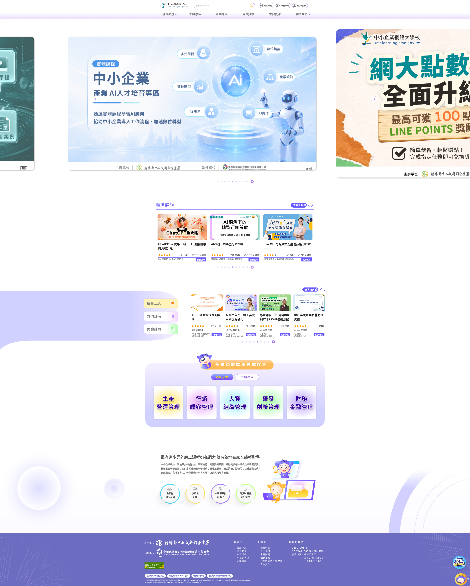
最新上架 (154, 303)
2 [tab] (222, 182)
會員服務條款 (198, 576)
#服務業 (161, 259)
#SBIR (296, 334)
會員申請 (265, 548)
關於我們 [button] (301, 14)
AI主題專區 (243, 557)
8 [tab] (244, 182)
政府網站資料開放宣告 (155, 576)
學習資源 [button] (275, 14)
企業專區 (222, 14)
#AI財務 (263, 334)
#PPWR (229, 334)
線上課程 (242, 554)
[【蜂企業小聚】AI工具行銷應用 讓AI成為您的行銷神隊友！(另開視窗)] (235, 103)
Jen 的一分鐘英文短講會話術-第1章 (234, 244)
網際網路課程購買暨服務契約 (220, 576)
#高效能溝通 (216, 259)
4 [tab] (229, 182)
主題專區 (195, 14)
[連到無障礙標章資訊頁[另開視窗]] (154, 565)
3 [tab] (225, 182)
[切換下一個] (312, 205)
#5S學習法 (236, 259)
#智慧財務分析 (266, 336)
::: (160, 5)
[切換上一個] (309, 205)
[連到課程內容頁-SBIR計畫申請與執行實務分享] (309, 302)
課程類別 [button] (168, 14)
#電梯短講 (226, 259)
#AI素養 (169, 259)
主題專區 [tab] (247, 377)
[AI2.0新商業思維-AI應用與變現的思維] (287, 227)
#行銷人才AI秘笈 (271, 259)
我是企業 (265, 557)
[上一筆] (96, 99)
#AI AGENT (204, 336)
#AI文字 (195, 336)
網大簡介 (242, 551)
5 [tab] (233, 182)
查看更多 (298, 205)
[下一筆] (374, 99)
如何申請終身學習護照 (272, 561)
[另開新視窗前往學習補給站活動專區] (459, 562)
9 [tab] (247, 182)
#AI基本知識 (292, 259)
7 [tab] (240, 182)
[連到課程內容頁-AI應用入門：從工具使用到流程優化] (207, 302)
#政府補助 (298, 336)
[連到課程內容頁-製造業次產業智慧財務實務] (275, 302)
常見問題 (265, 554)
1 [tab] (218, 182)
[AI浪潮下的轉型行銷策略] (182, 227)
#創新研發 (304, 334)
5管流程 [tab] (222, 377)
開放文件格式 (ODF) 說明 (178, 576)
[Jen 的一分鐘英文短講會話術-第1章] (235, 227)
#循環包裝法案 (232, 336)
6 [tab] (236, 182)
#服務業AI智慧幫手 (181, 259)
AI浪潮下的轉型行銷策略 (174, 244)
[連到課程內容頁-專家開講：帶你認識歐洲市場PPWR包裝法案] (241, 302)
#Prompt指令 (197, 334)
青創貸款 (248, 14)
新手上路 (265, 551)
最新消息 (242, 548)
